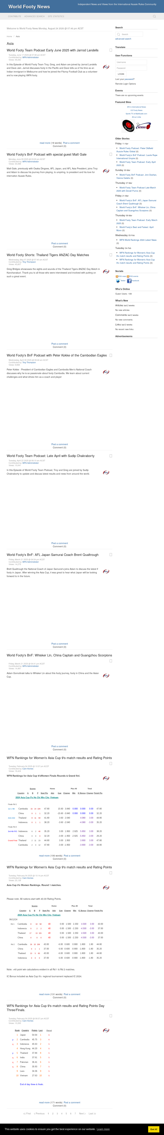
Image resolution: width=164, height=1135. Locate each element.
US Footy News (136, 110)
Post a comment (71, 142)
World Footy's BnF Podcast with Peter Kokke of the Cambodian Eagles (57, 355)
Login (121, 74)
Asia (18, 36)
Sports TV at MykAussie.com (136, 113)
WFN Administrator (30, 57)
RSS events (133, 276)
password (129, 79)
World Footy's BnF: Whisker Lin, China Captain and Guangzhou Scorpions (59, 655)
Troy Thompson (29, 261)
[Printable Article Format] (110, 50)
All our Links (136, 117)
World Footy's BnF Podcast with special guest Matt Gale (46, 154)
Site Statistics (56, 16)
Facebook (135, 280)
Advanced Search (34, 16)
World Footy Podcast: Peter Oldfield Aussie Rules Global (134, 150)
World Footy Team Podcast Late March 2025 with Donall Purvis (136, 189)
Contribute (14, 16)
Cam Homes (27, 768)
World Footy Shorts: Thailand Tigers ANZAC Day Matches (48, 254)
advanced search (123, 38)
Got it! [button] (153, 1129)
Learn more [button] (103, 1129)
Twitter (123, 280)
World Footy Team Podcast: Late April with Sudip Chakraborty (50, 455)
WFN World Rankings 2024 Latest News (138, 239)
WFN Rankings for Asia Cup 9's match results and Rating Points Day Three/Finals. (55, 1007)
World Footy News (29, 6)
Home (9, 36)
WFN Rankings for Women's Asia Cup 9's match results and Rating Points (59, 757)
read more (45, 142)
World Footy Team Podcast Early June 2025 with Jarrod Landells (52, 50)
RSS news (122, 276)
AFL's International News (136, 107)
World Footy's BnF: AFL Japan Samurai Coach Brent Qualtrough (52, 554)
